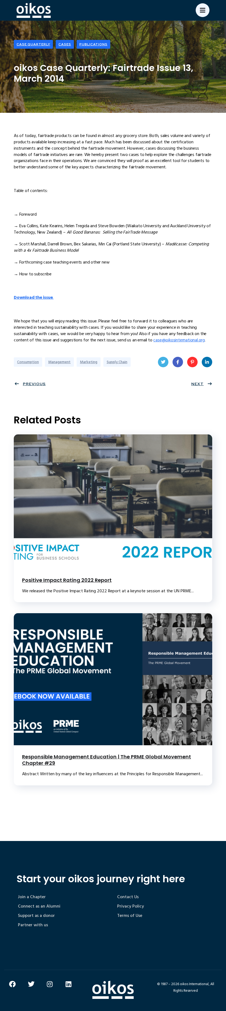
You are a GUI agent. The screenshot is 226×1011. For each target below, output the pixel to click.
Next (197, 383)
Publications (93, 44)
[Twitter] (31, 984)
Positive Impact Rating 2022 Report (67, 580)
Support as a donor (36, 915)
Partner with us (33, 924)
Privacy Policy (130, 906)
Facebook (178, 362)
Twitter (163, 362)
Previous (34, 383)
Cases (64, 44)
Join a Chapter (32, 896)
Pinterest (192, 362)
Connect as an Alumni (39, 906)
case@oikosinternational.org (179, 340)
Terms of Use (129, 915)
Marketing (88, 362)
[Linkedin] (68, 984)
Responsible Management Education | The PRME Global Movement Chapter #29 (106, 760)
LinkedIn (207, 362)
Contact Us (128, 896)
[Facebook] (12, 984)
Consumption (28, 362)
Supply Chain (117, 362)
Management (59, 362)
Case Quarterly (33, 44)
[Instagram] (50, 984)
